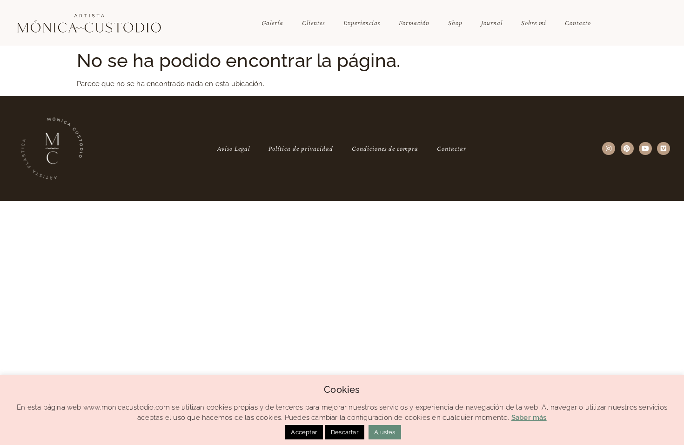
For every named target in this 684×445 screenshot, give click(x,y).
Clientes (313, 23)
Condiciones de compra (385, 148)
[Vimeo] (663, 148)
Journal (492, 23)
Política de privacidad (300, 148)
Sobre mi (533, 23)
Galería (272, 23)
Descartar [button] (345, 432)
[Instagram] (608, 148)
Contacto (578, 23)
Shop (455, 23)
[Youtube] (645, 148)
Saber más (529, 417)
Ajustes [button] (384, 432)
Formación (414, 23)
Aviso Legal (233, 148)
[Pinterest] (627, 148)
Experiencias (361, 23)
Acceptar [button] (304, 432)
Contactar (451, 148)
